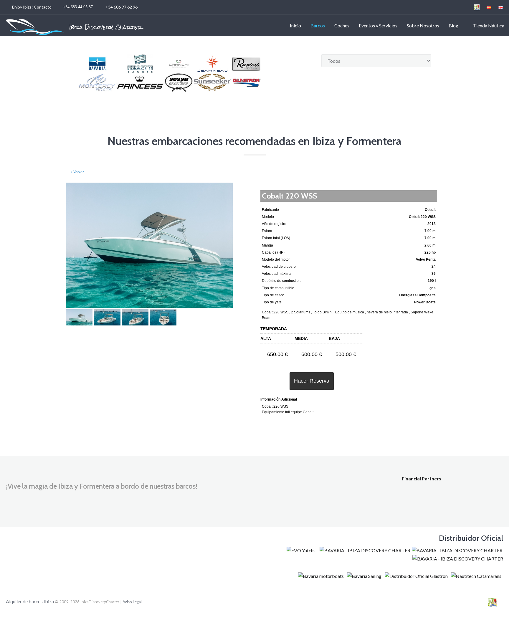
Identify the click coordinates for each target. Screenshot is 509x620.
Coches (341, 25)
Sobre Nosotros (423, 25)
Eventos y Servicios (378, 25)
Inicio (295, 25)
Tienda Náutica (487, 25)
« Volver (77, 172)
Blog (453, 25)
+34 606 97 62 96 (75, 6)
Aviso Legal (132, 601)
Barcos (317, 25)
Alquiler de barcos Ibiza (30, 601)
